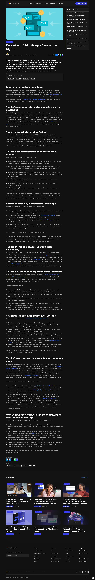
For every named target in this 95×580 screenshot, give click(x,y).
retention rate (37, 259)
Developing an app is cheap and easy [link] (75, 12)
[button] (31, 3)
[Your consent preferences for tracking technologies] (93, 578)
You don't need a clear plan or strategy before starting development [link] (75, 16)
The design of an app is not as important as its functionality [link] (76, 31)
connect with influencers (47, 220)
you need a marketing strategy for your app (36, 318)
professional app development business (34, 99)
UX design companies (16, 263)
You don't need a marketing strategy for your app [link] (77, 38)
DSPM (34, 433)
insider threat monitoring (49, 398)
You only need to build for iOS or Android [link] (76, 19)
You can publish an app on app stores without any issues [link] (77, 35)
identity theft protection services (43, 390)
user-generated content (48, 215)
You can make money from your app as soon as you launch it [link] (77, 23)
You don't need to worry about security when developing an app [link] (77, 42)
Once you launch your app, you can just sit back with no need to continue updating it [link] (76, 47)
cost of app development (55, 94)
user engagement (45, 255)
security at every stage (31, 375)
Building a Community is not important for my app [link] (77, 27)
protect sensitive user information (45, 386)
